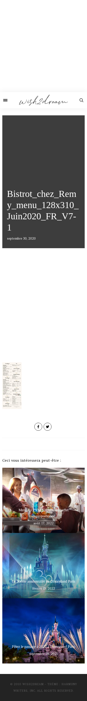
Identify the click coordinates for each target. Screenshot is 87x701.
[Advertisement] (43, 46)
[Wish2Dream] (43, 100)
